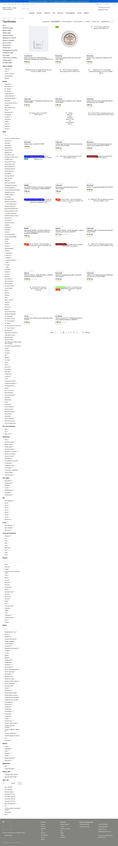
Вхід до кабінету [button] (64, 824)
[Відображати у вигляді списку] (114, 21)
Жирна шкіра (7, 33)
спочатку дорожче (78, 21)
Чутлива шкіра (7, 62)
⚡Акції (4, 4)
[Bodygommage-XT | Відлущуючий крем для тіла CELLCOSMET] (38, 82)
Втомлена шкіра (8, 28)
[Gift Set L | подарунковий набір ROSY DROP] (101, 168)
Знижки (27, 4)
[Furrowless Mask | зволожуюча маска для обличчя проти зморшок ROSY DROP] (101, 125)
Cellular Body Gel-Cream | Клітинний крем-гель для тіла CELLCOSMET (69, 144)
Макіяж (86, 13)
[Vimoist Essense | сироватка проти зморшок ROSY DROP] (69, 82)
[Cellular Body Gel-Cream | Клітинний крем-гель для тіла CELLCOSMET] (69, 125)
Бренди (31, 13)
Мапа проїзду (101, 837)
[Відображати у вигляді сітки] (112, 21)
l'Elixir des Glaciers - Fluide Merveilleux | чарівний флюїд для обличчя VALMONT (38, 275)
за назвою (87, 21)
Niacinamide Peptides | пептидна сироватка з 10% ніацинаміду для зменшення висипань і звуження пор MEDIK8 (37, 231)
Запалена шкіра (8, 35)
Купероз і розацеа (8, 40)
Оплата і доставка (12, 4)
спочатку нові (95, 21)
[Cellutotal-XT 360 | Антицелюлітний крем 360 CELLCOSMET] (101, 211)
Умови (22, 4)
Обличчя (47, 13)
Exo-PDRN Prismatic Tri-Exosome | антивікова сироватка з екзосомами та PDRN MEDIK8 (37, 187)
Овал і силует (7, 43)
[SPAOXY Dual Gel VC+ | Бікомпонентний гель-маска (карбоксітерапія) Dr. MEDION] (69, 299)
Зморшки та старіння (9, 38)
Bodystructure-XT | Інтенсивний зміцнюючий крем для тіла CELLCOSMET (99, 101)
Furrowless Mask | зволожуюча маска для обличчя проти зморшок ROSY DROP (99, 144)
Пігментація (6, 48)
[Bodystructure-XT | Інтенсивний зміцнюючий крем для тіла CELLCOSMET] (101, 82)
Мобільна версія (8, 835)
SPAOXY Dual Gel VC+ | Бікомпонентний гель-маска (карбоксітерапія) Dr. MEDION (69, 318)
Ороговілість (7, 45)
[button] (116, 1)
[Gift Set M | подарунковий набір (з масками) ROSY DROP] (69, 256)
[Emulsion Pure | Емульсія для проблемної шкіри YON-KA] (38, 299)
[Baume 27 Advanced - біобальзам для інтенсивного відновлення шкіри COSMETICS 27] (38, 39)
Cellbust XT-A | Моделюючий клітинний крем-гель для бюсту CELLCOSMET (100, 275)
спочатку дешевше (67, 21)
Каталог (39, 13)
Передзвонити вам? (103, 9)
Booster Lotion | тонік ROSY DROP (34, 144)
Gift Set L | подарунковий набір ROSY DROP (100, 187)
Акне (4, 25)
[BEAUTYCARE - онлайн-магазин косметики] (7, 825)
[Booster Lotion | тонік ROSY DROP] (38, 125)
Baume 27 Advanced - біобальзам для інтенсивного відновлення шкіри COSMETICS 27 (38, 58)
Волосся (60, 13)
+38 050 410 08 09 (104, 7)
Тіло (53, 13)
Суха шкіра (6, 55)
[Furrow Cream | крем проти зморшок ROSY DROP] (101, 39)
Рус (100, 4)
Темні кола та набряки (10, 57)
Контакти (33, 4)
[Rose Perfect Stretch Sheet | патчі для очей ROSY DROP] (69, 39)
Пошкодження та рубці (10, 50)
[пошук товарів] (90, 8)
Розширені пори (8, 52)
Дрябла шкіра (7, 30)
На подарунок (70, 13)
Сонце (79, 13)
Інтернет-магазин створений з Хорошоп (11, 842)
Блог (19, 4)
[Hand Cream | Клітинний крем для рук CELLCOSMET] (69, 168)
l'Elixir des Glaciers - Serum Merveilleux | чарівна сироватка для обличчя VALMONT (69, 231)
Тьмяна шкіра (7, 60)
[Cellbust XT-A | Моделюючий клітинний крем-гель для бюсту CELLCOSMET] (101, 256)
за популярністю (55, 21)
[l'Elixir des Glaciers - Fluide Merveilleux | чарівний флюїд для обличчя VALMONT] (38, 256)
